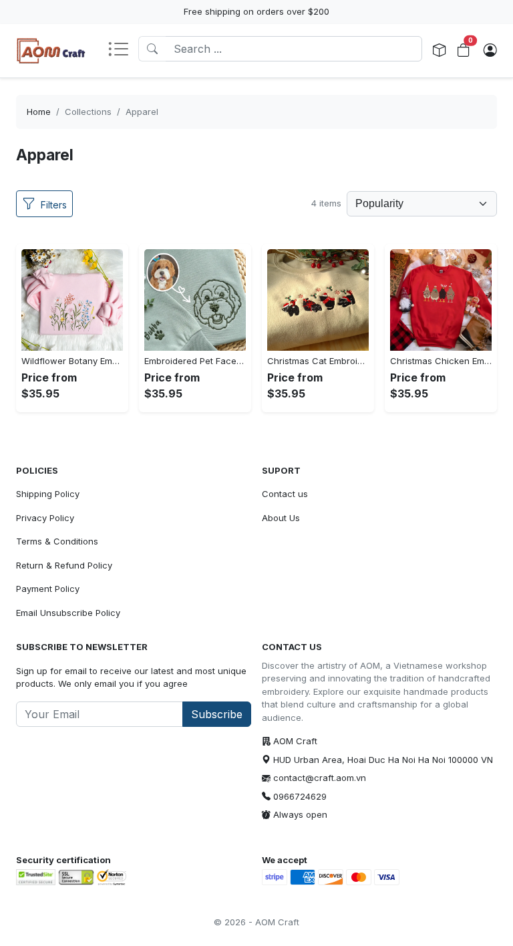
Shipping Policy (47, 493)
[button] (123, 50)
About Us (281, 517)
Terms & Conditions (57, 541)
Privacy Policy (45, 517)
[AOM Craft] (51, 50)
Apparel (142, 111)
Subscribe (216, 714)
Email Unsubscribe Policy (68, 612)
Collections (88, 111)
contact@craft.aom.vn (319, 777)
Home (39, 111)
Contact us (285, 493)
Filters (54, 204)
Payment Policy (47, 588)
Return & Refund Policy (64, 565)
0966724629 (300, 796)
